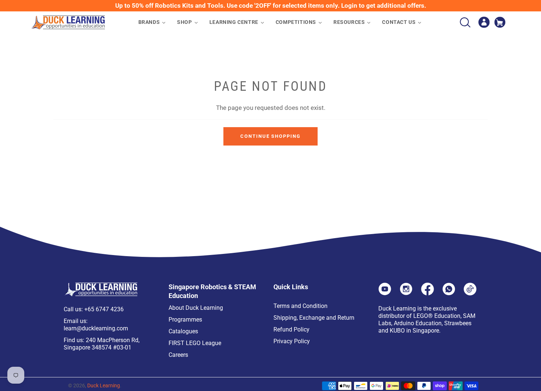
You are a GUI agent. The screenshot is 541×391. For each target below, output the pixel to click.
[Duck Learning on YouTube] (384, 293)
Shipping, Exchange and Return (313, 317)
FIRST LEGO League (195, 343)
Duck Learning (103, 385)
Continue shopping (270, 136)
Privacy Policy (291, 341)
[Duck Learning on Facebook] (427, 293)
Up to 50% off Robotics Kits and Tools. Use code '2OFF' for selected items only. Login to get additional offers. (270, 5)
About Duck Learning (196, 307)
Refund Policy (291, 329)
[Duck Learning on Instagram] (406, 293)
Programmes (185, 319)
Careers (178, 354)
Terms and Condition (300, 305)
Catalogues (183, 331)
